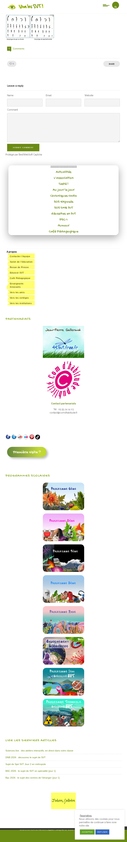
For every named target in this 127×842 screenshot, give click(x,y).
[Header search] (115, 7)
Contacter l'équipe (20, 256)
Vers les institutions (21, 303)
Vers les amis (17, 292)
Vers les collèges (19, 298)
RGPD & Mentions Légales (42, 830)
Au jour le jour (63, 190)
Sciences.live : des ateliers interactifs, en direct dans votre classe (39, 750)
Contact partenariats (63, 403)
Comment (12, 109)
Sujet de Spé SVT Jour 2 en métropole (25, 764)
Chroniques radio (63, 196)
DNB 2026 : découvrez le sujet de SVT (25, 757)
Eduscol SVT (17, 273)
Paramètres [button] (86, 815)
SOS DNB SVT (63, 208)
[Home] (25, 9)
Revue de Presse (19, 267)
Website (89, 95)
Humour (63, 226)
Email (49, 95)
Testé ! (63, 184)
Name (10, 95)
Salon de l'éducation (21, 262)
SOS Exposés (63, 202)
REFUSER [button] (102, 832)
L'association (63, 178)
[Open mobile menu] (106, 5)
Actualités (63, 172)
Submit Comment (23, 147)
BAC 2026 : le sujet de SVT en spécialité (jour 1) (30, 771)
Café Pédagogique (63, 231)
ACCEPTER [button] (87, 832)
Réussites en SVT (63, 214)
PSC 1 (63, 220)
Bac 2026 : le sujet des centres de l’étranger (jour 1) (32, 777)
